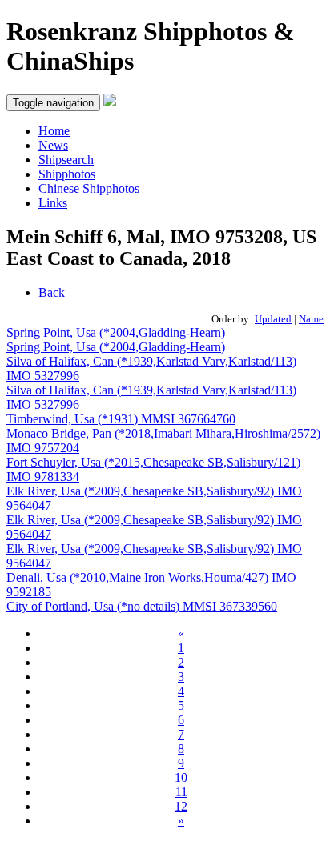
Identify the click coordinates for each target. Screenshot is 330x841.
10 (181, 777)
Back (51, 292)
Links (52, 203)
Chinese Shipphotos (88, 188)
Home (54, 131)
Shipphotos (66, 174)
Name (311, 319)
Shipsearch (66, 159)
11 (181, 792)
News (53, 145)
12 (181, 806)
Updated (273, 319)
